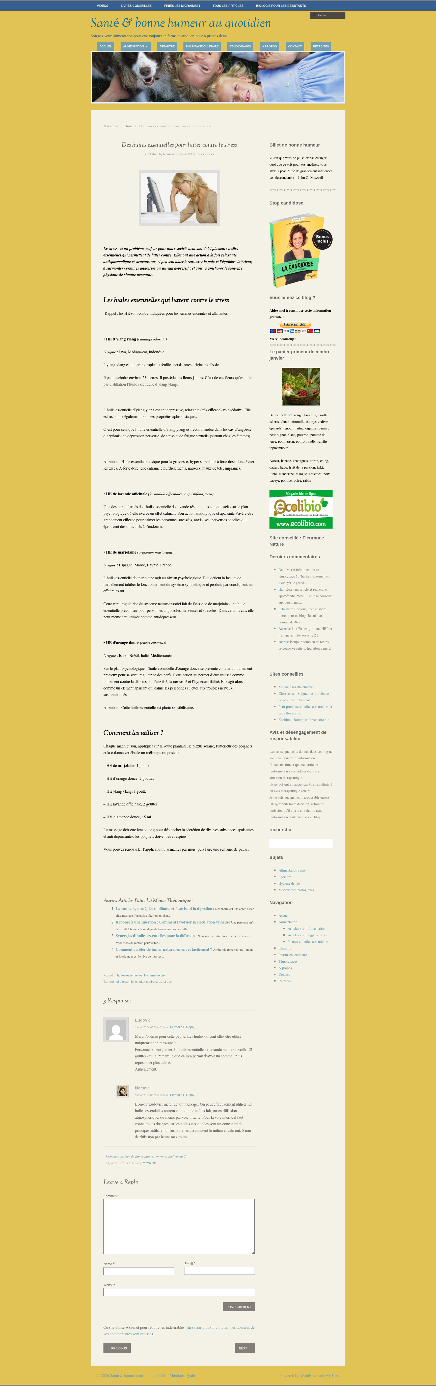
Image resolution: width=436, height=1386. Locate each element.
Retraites (321, 46)
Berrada (284, 628)
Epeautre (167, 46)
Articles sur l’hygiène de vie (308, 935)
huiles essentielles (130, 975)
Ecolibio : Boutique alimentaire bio (304, 719)
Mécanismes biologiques (296, 889)
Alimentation (132, 47)
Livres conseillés (136, 6)
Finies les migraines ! (182, 6)
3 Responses (205, 154)
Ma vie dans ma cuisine (296, 686)
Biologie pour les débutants (281, 6)
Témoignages (240, 46)
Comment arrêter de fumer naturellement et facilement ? (164, 949)
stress (168, 982)
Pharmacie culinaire (202, 46)
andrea (283, 641)
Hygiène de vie (154, 975)
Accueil (105, 46)
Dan (281, 569)
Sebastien (285, 609)
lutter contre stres (150, 982)
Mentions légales (183, 1375)
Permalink (177, 1027)
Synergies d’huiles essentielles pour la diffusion (156, 935)
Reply (190, 1027)
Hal (281, 589)
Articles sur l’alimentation (306, 928)
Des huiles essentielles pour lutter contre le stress (179, 145)
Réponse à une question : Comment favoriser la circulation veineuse (173, 922)
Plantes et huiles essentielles (308, 941)
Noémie (168, 154)
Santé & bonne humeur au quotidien (181, 23)
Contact (295, 46)
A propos (269, 46)
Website (109, 1285)
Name (109, 1264)
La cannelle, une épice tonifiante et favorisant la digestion (164, 908)
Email (189, 1263)
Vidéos (102, 6)
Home (129, 126)
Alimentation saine (292, 870)
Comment (110, 1196)
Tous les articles (228, 6)
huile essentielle (126, 982)
